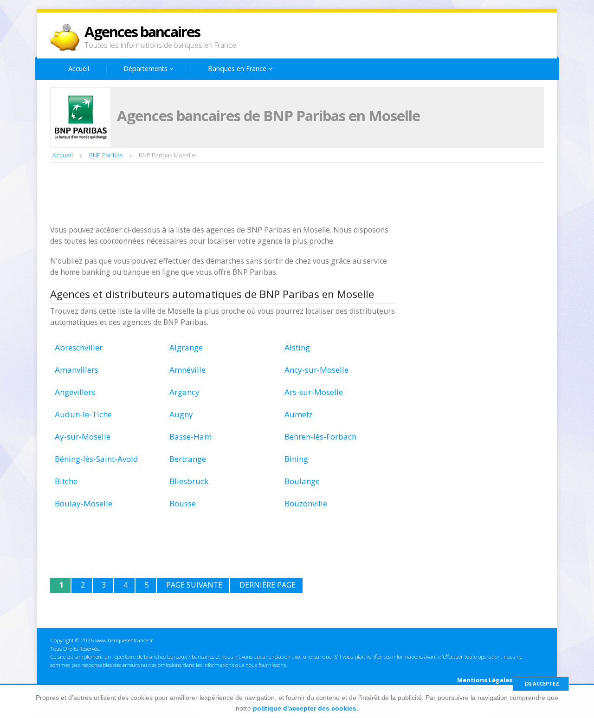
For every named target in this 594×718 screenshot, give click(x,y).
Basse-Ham (190, 436)
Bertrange (187, 458)
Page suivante (194, 585)
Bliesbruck (188, 481)
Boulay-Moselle (83, 503)
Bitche (66, 481)
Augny (181, 414)
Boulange (302, 481)
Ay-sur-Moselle (82, 436)
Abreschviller (79, 347)
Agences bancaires (142, 31)
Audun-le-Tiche (83, 414)
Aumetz (298, 414)
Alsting (297, 347)
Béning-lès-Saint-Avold (96, 458)
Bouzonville (305, 503)
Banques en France (238, 68)
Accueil (78, 68)
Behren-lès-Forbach (320, 436)
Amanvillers (76, 369)
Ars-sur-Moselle (313, 392)
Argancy (184, 392)
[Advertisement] (219, 195)
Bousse (182, 503)
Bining (296, 458)
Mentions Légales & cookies (500, 680)
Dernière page (267, 585)
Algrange (186, 347)
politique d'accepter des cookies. (305, 708)
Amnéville (187, 369)
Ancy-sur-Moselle (316, 369)
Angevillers (75, 392)
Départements (146, 68)
